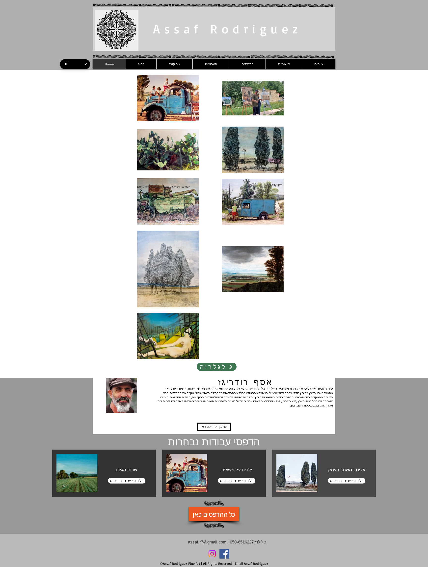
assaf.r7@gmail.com (207, 542)
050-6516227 (241, 542)
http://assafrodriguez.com (153, 187)
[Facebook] (224, 554)
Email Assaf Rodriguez (251, 563)
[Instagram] (212, 554)
